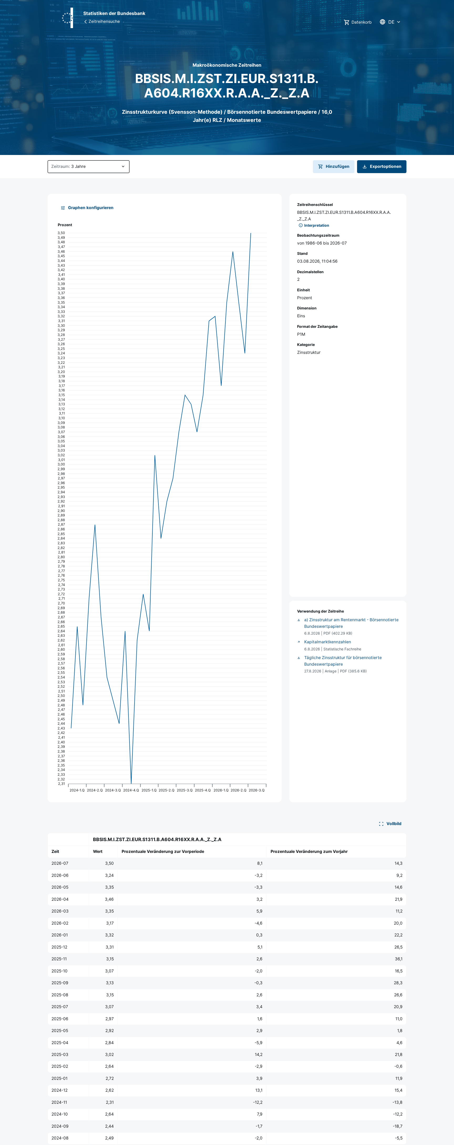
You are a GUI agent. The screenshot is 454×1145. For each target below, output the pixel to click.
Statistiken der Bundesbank (114, 13)
